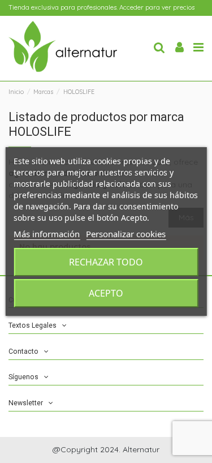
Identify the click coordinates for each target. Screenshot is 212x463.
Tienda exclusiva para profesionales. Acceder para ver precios (101, 7)
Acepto (106, 293)
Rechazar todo (106, 262)
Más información (47, 233)
